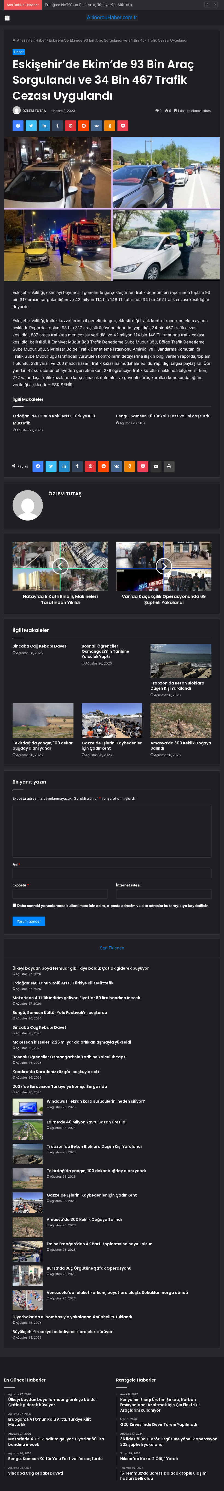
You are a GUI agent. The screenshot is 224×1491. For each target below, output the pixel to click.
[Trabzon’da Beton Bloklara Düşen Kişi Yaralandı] (181, 661)
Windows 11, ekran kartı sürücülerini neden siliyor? (96, 1101)
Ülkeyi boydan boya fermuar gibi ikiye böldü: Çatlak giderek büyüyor (81, 968)
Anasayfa (24, 40)
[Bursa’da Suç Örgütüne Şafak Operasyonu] (28, 1275)
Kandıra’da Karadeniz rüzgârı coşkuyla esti (56, 1071)
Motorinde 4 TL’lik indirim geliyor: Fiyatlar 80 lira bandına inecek (98, 4)
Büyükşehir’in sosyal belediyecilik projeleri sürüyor (63, 1331)
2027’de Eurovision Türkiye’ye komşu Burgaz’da (60, 1086)
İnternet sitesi (128, 885)
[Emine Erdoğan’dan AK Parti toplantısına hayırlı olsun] (28, 1251)
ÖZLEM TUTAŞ (34, 111)
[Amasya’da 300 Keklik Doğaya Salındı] (181, 720)
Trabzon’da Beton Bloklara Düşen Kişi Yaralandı (177, 685)
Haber (41, 40)
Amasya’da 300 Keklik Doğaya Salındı (181, 745)
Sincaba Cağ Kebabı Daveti (40, 646)
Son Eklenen (112, 947)
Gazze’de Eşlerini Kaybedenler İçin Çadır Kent (112, 745)
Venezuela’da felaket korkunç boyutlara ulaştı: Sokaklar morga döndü (117, 1292)
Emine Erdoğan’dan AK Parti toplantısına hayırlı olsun (99, 1244)
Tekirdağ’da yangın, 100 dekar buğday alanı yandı (43, 745)
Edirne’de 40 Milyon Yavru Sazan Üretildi (86, 1122)
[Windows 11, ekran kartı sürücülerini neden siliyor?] (28, 1107)
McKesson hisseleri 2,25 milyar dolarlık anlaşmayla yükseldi (72, 1042)
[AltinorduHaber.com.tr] (112, 17)
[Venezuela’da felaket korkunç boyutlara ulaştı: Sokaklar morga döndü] (28, 1300)
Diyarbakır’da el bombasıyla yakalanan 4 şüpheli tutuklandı (72, 1317)
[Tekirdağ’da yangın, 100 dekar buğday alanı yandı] (43, 720)
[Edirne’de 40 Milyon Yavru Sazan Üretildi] (28, 1129)
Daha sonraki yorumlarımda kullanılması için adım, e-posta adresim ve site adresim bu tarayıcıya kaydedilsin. (113, 905)
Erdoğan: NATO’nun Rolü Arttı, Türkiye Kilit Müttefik (63, 983)
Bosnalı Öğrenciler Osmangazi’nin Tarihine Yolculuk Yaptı (105, 651)
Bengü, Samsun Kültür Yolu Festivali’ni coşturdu (163, 416)
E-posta (21, 885)
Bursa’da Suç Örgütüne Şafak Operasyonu (89, 1268)
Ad (16, 864)
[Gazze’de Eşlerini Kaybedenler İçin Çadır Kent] (112, 720)
